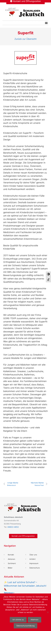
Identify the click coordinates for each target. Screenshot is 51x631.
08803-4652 (13, 527)
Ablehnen (34, 620)
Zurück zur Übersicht (25, 39)
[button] (46, 23)
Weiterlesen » (9, 593)
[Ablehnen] (47, 612)
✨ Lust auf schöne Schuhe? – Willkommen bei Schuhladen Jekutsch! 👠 (25, 586)
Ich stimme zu (18, 620)
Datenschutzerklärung (25, 626)
